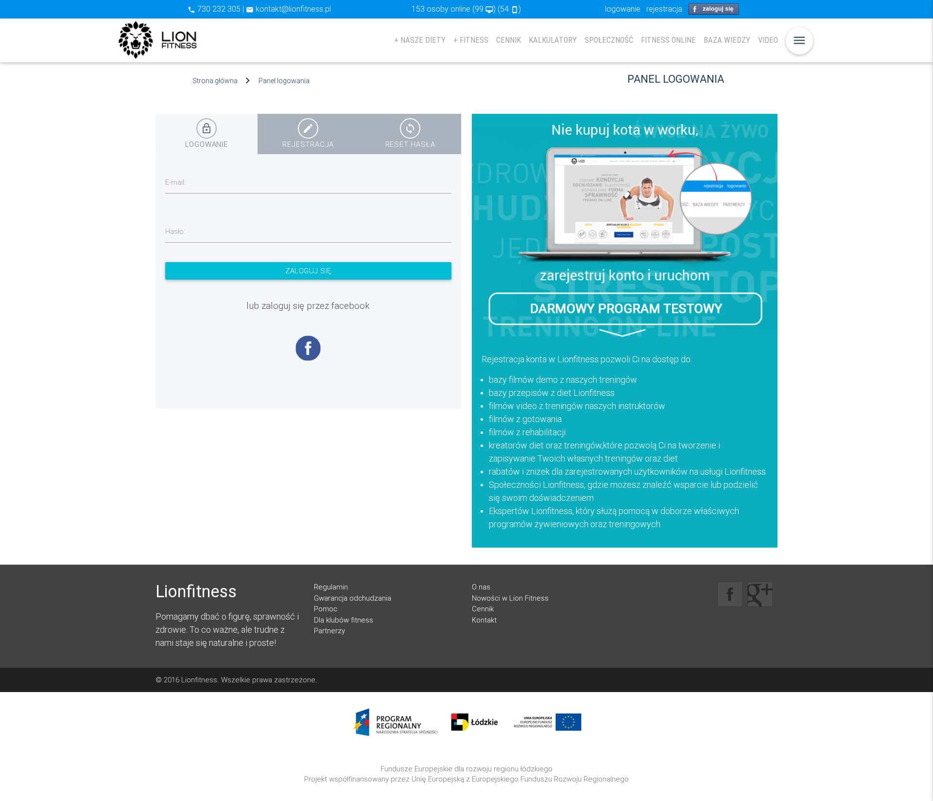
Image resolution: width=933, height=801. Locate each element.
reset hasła (410, 136)
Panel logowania (284, 80)
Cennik (508, 40)
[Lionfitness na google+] (760, 594)
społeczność (609, 40)
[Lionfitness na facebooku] (730, 594)
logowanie (622, 9)
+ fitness (470, 40)
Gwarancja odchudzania (352, 598)
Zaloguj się (308, 270)
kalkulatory (553, 40)
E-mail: (175, 182)
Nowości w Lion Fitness (510, 598)
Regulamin (331, 586)
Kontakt (484, 619)
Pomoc (325, 608)
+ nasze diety (420, 40)
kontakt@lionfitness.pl (288, 9)
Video (768, 40)
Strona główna (215, 80)
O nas (481, 586)
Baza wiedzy (727, 40)
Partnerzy (329, 630)
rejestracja (664, 9)
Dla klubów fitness (343, 619)
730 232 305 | (217, 9)
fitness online (668, 40)
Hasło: (175, 231)
